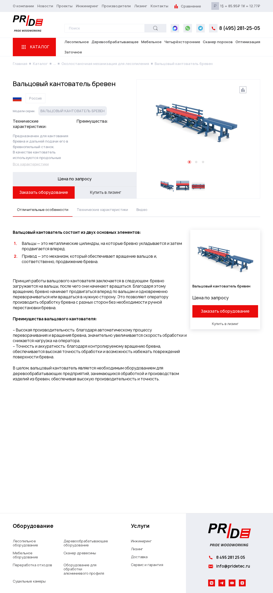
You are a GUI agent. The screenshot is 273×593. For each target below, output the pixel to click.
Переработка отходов (32, 565)
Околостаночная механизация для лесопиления (105, 63)
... (54, 63)
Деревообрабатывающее (114, 42)
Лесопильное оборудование (25, 543)
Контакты (159, 6)
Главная (20, 63)
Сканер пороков (218, 42)
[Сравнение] (176, 6)
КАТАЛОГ (39, 47)
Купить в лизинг (105, 192)
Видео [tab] (141, 209)
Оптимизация (247, 42)
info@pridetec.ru (233, 566)
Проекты (65, 6)
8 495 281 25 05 (230, 557)
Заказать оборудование (43, 192)
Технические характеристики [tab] (102, 209)
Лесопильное (76, 42)
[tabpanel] (136, 308)
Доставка (139, 557)
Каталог (40, 63)
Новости (45, 6)
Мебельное (151, 42)
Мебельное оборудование (25, 555)
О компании (23, 6)
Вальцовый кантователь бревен (73, 111)
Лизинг (140, 6)
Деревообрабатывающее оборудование (86, 543)
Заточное (73, 52)
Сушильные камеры (29, 581)
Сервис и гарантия (147, 564)
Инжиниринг (87, 6)
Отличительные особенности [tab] (42, 209)
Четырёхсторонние (182, 42)
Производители (116, 6)
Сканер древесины (80, 553)
